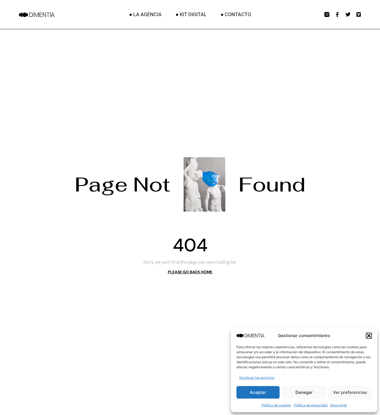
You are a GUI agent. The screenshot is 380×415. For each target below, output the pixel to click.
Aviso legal (338, 405)
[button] (369, 335)
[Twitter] (348, 14)
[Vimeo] (358, 14)
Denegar (304, 392)
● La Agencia (145, 14)
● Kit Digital (191, 14)
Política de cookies (276, 405)
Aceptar (258, 392)
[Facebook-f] (337, 14)
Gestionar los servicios (256, 377)
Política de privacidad (310, 405)
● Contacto (236, 14)
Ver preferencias (350, 392)
